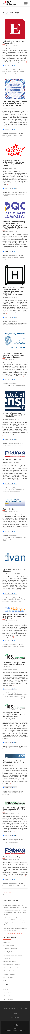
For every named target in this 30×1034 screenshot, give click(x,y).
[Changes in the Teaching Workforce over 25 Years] (15, 756)
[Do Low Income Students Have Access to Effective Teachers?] (15, 802)
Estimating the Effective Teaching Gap (13, 42)
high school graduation (8, 696)
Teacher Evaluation (9, 971)
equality (25, 323)
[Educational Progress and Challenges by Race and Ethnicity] (15, 657)
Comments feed (8, 996)
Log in (6, 989)
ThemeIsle (22, 1030)
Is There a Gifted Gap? (12, 459)
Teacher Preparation (10, 974)
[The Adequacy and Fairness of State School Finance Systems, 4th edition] (15, 89)
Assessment (7, 942)
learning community (11, 539)
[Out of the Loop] (15, 501)
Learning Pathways (9, 952)
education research (17, 323)
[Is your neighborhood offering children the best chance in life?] (15, 400)
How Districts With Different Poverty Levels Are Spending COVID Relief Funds (14, 163)
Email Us (15, 1013)
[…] (26, 62)
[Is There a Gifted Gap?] (15, 453)
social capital (6, 601)
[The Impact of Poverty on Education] (15, 556)
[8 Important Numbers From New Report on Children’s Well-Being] (15, 609)
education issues (6, 646)
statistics (22, 696)
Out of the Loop (9, 509)
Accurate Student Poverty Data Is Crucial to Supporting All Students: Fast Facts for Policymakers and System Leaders (14, 225)
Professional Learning (10, 961)
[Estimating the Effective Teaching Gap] (15, 28)
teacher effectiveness (16, 73)
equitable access (6, 71)
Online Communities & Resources (13, 955)
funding (17, 135)
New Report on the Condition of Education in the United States (13, 714)
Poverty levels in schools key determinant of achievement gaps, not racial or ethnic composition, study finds (13, 291)
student (21, 445)
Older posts (6, 892)
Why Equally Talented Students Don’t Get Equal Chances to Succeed (13, 355)
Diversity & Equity (13, 69)
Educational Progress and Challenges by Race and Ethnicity (13, 664)
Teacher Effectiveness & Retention (14, 967)
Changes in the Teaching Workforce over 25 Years (13, 762)
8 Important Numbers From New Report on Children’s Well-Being (14, 616)
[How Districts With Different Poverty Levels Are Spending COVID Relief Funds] (15, 150)
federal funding (12, 194)
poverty (17, 71)
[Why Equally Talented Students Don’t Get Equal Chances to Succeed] (15, 340)
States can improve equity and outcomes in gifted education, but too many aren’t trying (15, 912)
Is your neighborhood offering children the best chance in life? (13, 415)
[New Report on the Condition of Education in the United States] (15, 706)
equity (13, 71)
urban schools (16, 491)
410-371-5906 (15, 1017)
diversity (14, 385)
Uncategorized (8, 977)
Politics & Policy (12, 192)
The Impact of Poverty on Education (13, 570)
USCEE (4, 323)
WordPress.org (8, 999)
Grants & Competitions (10, 948)
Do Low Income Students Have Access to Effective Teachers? (13, 809)
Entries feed (7, 992)
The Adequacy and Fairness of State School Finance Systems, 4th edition (14, 103)
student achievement (16, 324)
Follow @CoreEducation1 (15, 933)
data (13, 445)
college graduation (17, 694)
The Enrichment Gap (11, 857)
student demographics (20, 698)
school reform (6, 137)
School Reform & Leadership (12, 964)
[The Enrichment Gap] (15, 851)
